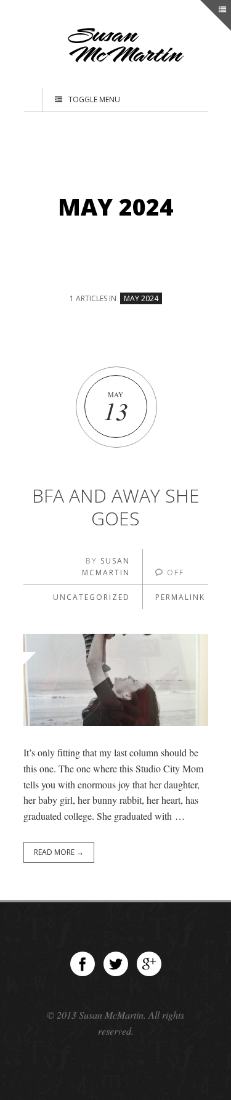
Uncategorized (91, 597)
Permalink (180, 597)
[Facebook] (82, 964)
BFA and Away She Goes (116, 507)
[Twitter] (115, 964)
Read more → (59, 852)
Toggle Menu (94, 99)
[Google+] (149, 964)
